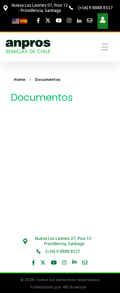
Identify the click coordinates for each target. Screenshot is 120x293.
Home (19, 79)
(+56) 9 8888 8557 (95, 7)
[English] (16, 20)
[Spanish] (24, 20)
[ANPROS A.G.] (28, 46)
